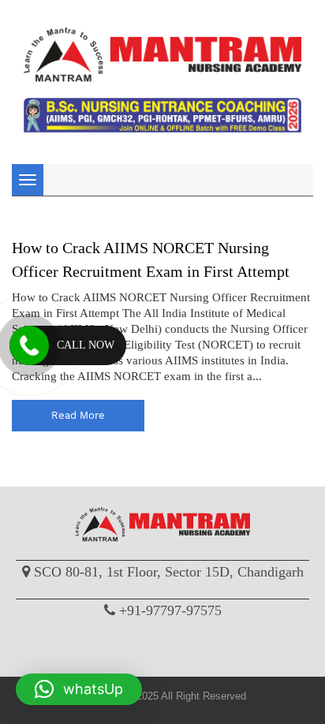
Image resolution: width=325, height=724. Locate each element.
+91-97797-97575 (170, 610)
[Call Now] (29, 345)
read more (78, 415)
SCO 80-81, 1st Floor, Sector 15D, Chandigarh (169, 572)
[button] (79, 689)
